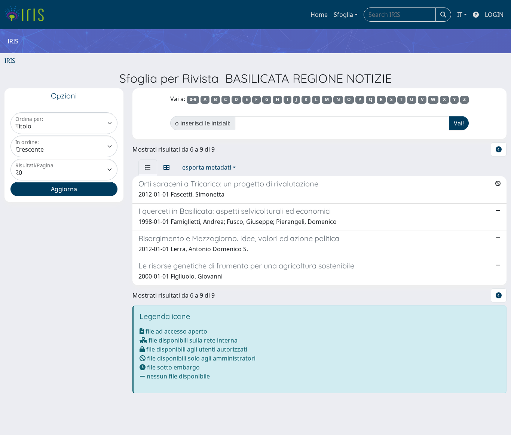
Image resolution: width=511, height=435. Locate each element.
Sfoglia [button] (343, 14)
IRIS (9, 61)
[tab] (147, 167)
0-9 (193, 99)
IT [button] (459, 14)
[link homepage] (27, 14)
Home (319, 14)
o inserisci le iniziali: (202, 123)
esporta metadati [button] (206, 167)
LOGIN (494, 14)
